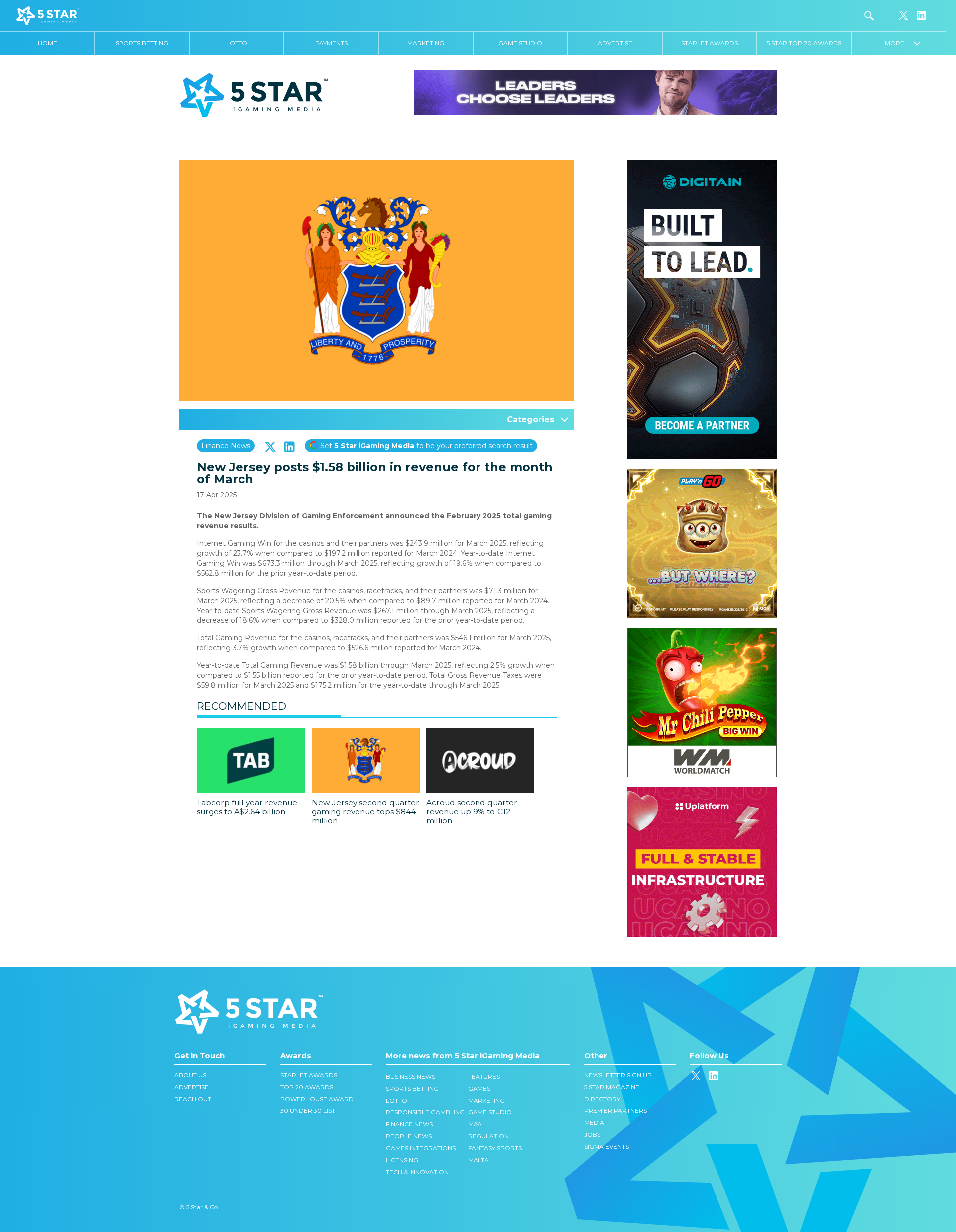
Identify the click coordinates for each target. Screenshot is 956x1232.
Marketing (425, 43)
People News (409, 1136)
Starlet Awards (709, 43)
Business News (410, 1076)
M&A (475, 1124)
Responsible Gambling (425, 1112)
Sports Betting (142, 43)
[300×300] (702, 473)
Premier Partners (615, 1110)
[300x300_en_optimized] (702, 792)
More (899, 43)
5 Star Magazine (611, 1087)
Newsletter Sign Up (618, 1075)
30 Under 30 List (307, 1110)
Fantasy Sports (495, 1148)
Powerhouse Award (317, 1099)
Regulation (488, 1136)
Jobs (592, 1134)
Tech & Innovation (417, 1172)
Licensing (402, 1160)
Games (479, 1088)
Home (47, 43)
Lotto (236, 43)
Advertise (615, 43)
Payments (331, 43)
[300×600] (702, 164)
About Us (190, 1075)
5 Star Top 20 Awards (804, 43)
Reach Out (192, 1099)
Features (484, 1076)
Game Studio (520, 43)
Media (594, 1122)
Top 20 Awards (306, 1087)
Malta (478, 1160)
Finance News (225, 445)
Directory (602, 1099)
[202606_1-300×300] (702, 632)
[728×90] (595, 91)
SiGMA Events (606, 1146)
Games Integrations (421, 1148)
